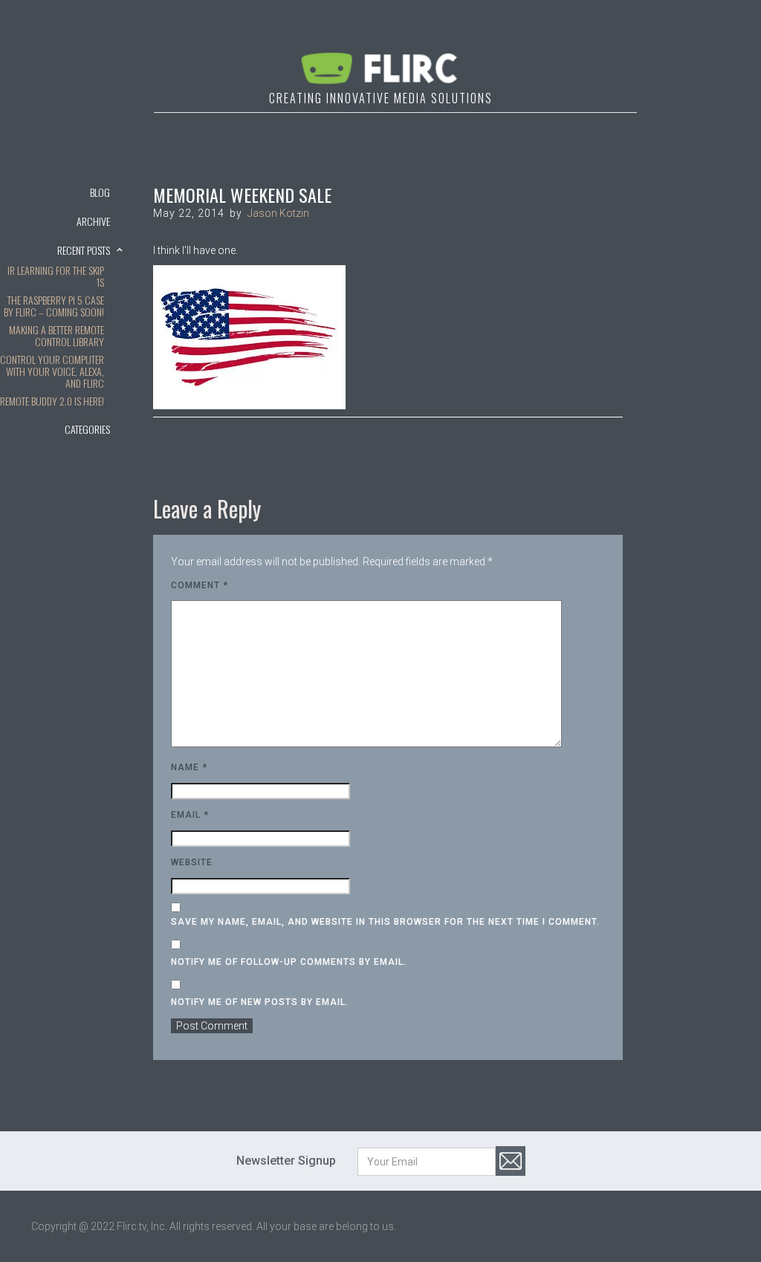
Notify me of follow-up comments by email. (289, 962)
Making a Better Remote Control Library (56, 336)
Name (189, 767)
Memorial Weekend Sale (242, 194)
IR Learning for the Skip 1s (55, 277)
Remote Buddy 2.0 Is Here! (52, 402)
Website (192, 862)
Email (190, 815)
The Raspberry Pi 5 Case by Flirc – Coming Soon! (54, 306)
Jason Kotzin (278, 213)
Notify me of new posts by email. (260, 1002)
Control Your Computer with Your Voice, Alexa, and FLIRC (52, 372)
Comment (199, 585)
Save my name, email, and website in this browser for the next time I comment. (385, 922)
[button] (61, 221)
